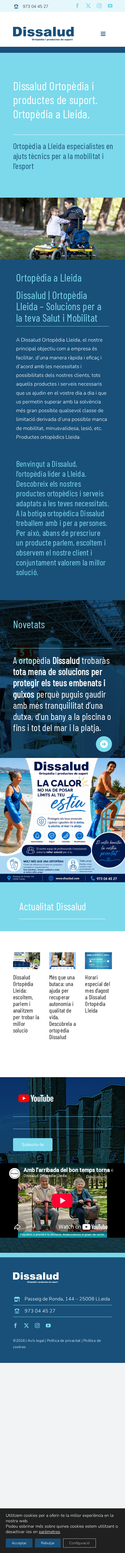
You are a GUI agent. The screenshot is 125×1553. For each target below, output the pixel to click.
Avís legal (36, 1340)
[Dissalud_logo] (43, 29)
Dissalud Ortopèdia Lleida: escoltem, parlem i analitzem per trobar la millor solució (26, 1003)
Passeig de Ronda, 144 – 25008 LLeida (67, 1299)
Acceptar (19, 1543)
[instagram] (99, 5)
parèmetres (49, 1532)
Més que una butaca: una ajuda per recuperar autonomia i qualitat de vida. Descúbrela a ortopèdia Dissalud (62, 1006)
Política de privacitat (64, 1340)
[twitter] (88, 5)
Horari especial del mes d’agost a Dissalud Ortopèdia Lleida (97, 993)
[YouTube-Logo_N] (36, 1085)
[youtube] (110, 5)
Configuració (79, 1543)
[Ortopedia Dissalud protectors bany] (62, 760)
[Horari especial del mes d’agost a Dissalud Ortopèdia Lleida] (98, 960)
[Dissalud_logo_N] (36, 1274)
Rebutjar (48, 1543)
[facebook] (77, 5)
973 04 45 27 (35, 6)
